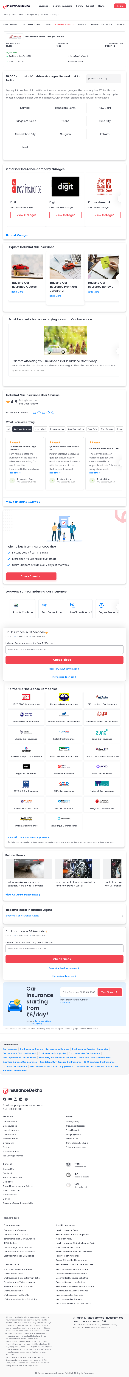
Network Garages (17, 235)
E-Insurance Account (76, 1147)
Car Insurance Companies (32, 837)
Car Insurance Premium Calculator (90, 1049)
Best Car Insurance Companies (19, 1255)
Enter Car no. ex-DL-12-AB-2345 (79, 992)
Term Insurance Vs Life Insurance (19, 1282)
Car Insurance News (26, 894)
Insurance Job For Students (69, 1299)
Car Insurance (10, 1049)
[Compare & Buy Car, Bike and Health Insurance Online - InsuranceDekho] (16, 7)
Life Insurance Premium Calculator (20, 1299)
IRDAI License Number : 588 (90, 1321)
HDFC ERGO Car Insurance (43, 1066)
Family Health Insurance (67, 1255)
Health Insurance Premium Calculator (74, 1251)
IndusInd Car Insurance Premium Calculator (63, 287)
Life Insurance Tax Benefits (16, 1295)
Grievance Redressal (76, 1126)
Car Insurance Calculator (16, 1234)
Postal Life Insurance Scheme (18, 1269)
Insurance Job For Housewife (69, 1295)
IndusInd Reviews (27, 502)
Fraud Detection (73, 1130)
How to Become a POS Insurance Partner (75, 1286)
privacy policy (36, 1023)
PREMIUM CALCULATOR (101, 24)
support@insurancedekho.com (27, 1105)
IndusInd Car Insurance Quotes (24, 285)
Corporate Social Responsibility (18, 1203)
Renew (79, 6)
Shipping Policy (73, 1134)
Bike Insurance (10, 1126)
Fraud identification (12, 1177)
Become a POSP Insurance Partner (72, 1269)
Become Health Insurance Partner (72, 1278)
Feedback (7, 1173)
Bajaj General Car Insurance (74, 1066)
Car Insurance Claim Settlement (19, 1053)
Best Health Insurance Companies (72, 1234)
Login (120, 6)
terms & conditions (43, 1021)
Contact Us (8, 1169)
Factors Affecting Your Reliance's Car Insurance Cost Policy (54, 361)
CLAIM (47, 24)
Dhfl (13, 202)
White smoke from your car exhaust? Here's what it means (25, 884)
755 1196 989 (15, 1109)
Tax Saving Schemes (13, 1155)
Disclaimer (8, 1181)
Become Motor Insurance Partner (71, 1273)
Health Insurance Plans (67, 1230)
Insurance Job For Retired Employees (73, 1303)
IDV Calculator (11, 1243)
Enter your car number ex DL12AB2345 (27, 649)
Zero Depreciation (52, 612)
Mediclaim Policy (64, 1238)
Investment (8, 1143)
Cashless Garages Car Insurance (20, 1061)
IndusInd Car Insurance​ (15, 1070)
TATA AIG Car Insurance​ (15, 1066)
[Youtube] (10, 1099)
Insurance (43, 6)
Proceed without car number (63, 669)
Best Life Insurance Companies (19, 1286)
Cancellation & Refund (77, 1143)
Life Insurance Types (13, 1273)
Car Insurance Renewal (57, 1049)
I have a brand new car (63, 677)
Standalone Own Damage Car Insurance (60, 1061)
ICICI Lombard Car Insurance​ (99, 1061)
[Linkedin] (21, 1099)
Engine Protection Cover (113, 612)
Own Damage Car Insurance (17, 1247)
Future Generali (99, 202)
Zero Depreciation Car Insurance (19, 1057)
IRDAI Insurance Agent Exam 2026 (72, 1290)
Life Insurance (9, 1134)
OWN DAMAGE (10, 24)
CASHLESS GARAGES (64, 24)
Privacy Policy (72, 1121)
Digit (52, 202)
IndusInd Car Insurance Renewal (101, 285)
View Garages (26, 215)
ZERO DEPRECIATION (30, 24)
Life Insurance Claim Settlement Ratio (22, 1278)
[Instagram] (15, 1099)
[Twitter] (26, 1099)
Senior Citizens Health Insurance (71, 1260)
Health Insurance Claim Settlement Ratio (75, 1243)
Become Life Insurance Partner (70, 1282)
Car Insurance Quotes (31, 1049)
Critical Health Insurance (68, 1247)
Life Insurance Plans (13, 1290)
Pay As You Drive (23, 612)
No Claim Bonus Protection (86, 612)
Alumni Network (10, 1194)
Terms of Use (72, 1138)
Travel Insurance (11, 1151)
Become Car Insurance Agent (22, 915)
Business (7, 1147)
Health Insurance (11, 1130)
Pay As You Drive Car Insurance (95, 1057)
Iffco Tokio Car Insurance (104, 1066)
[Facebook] (5, 1099)
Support (90, 6)
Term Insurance (10, 1138)
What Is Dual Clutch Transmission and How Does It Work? (75, 884)
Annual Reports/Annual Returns (18, 1186)
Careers (6, 1198)
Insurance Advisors (62, 6)
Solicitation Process (12, 1190)
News (101, 6)
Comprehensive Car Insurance (84, 1053)
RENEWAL (82, 24)
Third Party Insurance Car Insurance (57, 1057)
